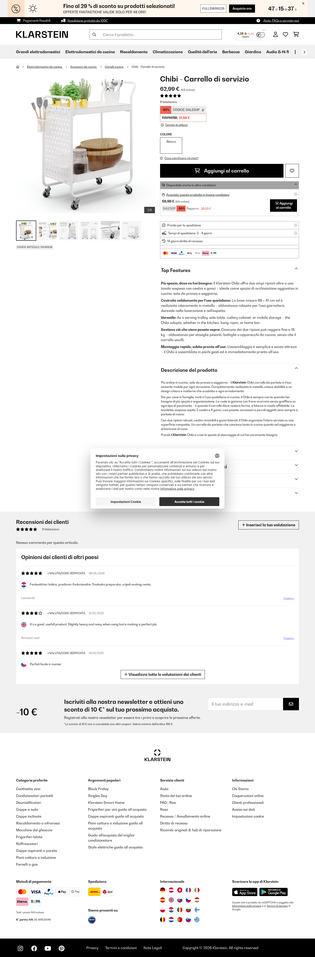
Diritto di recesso (174, 823)
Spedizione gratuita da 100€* (88, 20)
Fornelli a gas (27, 864)
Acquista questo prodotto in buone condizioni (197, 195)
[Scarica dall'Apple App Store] (244, 891)
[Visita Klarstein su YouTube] (48, 948)
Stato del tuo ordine (176, 796)
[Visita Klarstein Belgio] (162, 919)
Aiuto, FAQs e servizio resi (281, 20)
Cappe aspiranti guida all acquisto (116, 816)
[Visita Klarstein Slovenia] (188, 919)
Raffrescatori (27, 844)
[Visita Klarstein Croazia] (171, 909)
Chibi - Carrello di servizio (148, 66)
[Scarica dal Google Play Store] (273, 891)
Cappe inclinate (28, 816)
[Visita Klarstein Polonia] (162, 909)
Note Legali (153, 948)
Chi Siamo (240, 789)
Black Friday (98, 789)
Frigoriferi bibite (29, 837)
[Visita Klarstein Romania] (179, 909)
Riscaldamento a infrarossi (38, 823)
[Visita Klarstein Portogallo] (179, 919)
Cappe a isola (27, 809)
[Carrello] (296, 34)
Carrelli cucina (114, 66)
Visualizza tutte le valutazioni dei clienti (164, 674)
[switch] (260, 34)
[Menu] (263, 31)
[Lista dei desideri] (285, 34)
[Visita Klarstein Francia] (188, 890)
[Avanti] (304, 52)
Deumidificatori (28, 802)
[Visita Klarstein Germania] (162, 890)
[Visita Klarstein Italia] (197, 890)
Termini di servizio (277, 905)
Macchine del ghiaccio (34, 830)
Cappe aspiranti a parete (36, 850)
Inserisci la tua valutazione (270, 525)
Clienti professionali (248, 802)
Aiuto (164, 789)
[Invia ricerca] (94, 34)
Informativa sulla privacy (246, 905)
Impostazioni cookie (248, 816)
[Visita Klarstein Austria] (171, 890)
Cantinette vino (28, 789)
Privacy (92, 948)
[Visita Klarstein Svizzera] (179, 890)
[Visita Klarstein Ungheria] (197, 900)
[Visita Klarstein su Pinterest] (61, 948)
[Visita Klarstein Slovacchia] (179, 900)
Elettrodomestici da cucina (45, 66)
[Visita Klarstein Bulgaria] (188, 909)
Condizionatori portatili (34, 796)
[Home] (21, 66)
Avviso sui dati (243, 809)
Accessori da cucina (83, 66)
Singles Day (97, 796)
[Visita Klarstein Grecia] (197, 920)
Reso (164, 809)
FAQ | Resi (168, 802)
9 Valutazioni (168, 102)
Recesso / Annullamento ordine (185, 816)
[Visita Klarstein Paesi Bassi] (171, 919)
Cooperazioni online (248, 796)
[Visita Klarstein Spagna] (162, 900)
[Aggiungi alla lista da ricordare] (292, 171)
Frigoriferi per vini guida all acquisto (117, 809)
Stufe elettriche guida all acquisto (115, 847)
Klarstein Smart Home (106, 802)
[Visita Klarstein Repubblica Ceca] (188, 900)
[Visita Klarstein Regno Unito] (171, 900)
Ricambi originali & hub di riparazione (190, 830)
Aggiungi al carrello (226, 171)
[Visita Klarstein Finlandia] (197, 909)
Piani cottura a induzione (36, 857)
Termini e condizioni (121, 948)
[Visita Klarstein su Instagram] (20, 948)
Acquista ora (242, 8)
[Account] (275, 34)
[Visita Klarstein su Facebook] (34, 948)
